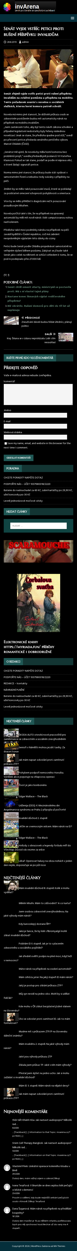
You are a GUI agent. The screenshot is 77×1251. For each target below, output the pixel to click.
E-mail (7, 421)
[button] (72, 18)
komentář (9, 381)
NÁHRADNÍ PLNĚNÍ (14, 690)
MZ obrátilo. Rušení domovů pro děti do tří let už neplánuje (38, 308)
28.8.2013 (12, 42)
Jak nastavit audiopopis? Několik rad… (42, 1122)
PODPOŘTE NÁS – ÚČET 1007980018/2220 (27, 484)
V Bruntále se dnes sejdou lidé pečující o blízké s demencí (42, 1187)
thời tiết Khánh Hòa (23, 1120)
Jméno (7, 410)
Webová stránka (13, 432)
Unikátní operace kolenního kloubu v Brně (41, 1168)
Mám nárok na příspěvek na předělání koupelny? (41, 1211)
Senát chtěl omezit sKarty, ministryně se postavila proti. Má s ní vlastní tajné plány (39, 289)
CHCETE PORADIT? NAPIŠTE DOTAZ (23, 478)
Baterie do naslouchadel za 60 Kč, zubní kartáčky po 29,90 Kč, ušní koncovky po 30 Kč (38, 492)
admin (25, 42)
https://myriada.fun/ (22, 646)
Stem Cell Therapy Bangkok (27, 1143)
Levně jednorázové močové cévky (23, 501)
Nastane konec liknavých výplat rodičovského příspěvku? (36, 298)
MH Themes (59, 1246)
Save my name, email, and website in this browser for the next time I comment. (37, 445)
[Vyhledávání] (38, 526)
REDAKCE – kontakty (15, 683)
